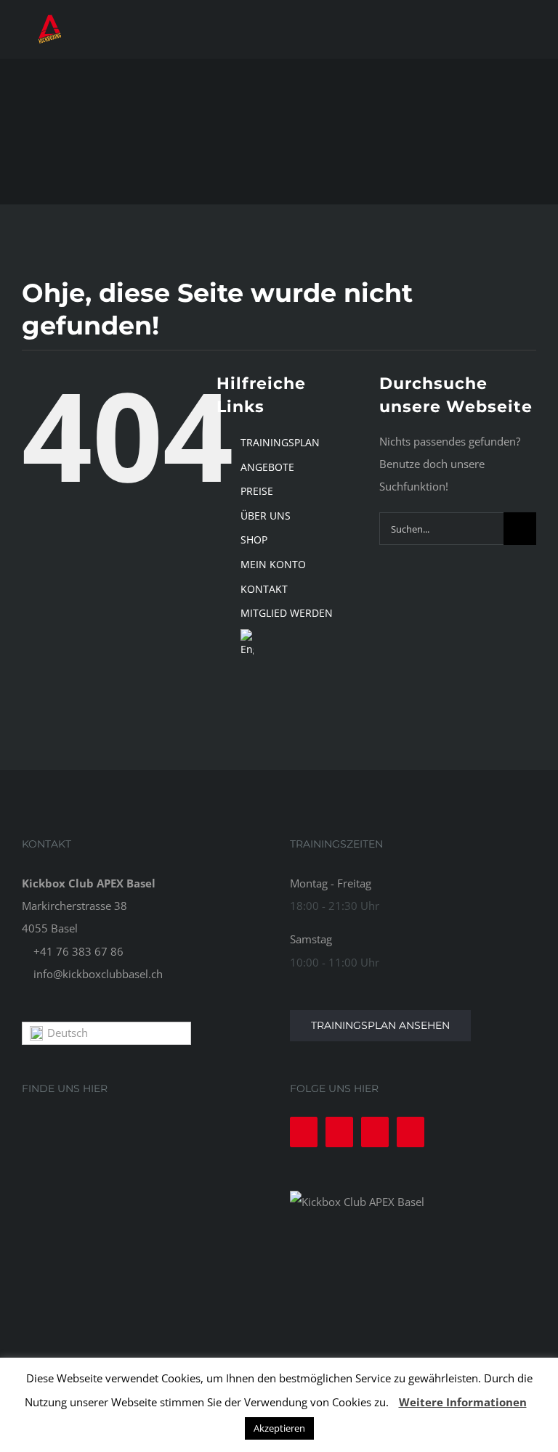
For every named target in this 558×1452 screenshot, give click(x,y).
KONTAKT (264, 589)
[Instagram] (339, 1132)
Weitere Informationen (463, 1402)
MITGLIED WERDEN (286, 613)
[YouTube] (375, 1132)
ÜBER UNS (265, 515)
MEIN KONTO (273, 564)
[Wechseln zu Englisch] (298, 643)
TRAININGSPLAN (280, 442)
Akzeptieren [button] (279, 1428)
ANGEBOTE (267, 467)
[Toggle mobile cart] (504, 29)
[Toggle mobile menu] (530, 29)
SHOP (253, 539)
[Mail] (410, 1132)
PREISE (256, 491)
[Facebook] (304, 1132)
